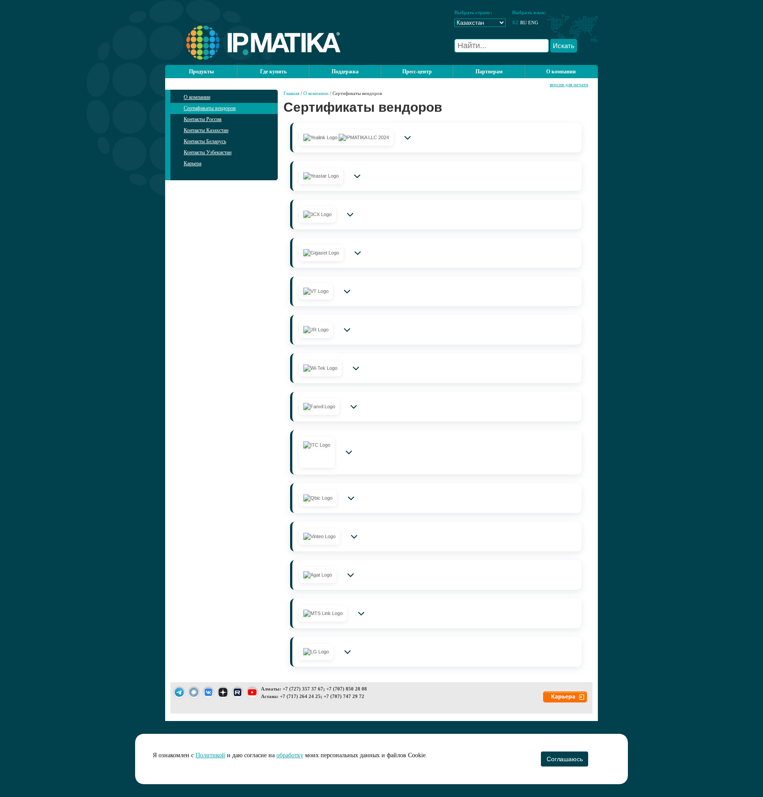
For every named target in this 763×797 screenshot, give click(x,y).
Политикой (210, 755)
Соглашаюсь (564, 759)
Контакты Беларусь (205, 141)
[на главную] (252, 58)
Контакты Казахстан (206, 130)
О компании (197, 97)
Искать (563, 45)
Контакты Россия (203, 119)
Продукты (201, 71)
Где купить (273, 71)
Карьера (192, 163)
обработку (289, 755)
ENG (533, 22)
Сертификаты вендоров (210, 108)
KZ (515, 22)
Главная (291, 93)
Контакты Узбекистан (207, 152)
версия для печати (569, 84)
